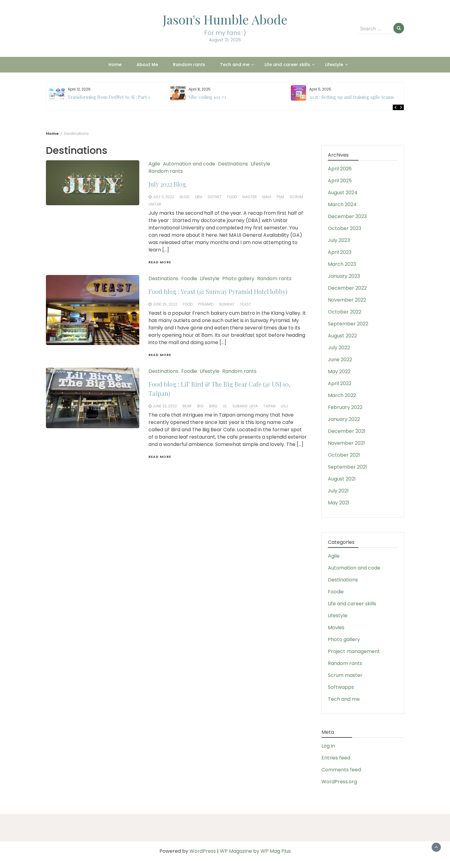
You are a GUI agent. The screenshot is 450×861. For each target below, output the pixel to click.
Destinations (233, 163)
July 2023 (339, 240)
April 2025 (340, 180)
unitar (154, 204)
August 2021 (342, 478)
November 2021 (346, 443)
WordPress (202, 851)
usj (284, 406)
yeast (245, 304)
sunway (226, 304)
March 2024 (342, 204)
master (249, 196)
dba (198, 196)
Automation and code (189, 163)
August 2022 (342, 335)
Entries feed (335, 757)
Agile (154, 163)
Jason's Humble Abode (225, 19)
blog (184, 196)
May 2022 (339, 371)
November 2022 (347, 299)
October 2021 (344, 454)
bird (213, 406)
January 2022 (344, 419)
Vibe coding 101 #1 (87, 97)
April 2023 (339, 252)
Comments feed (341, 769)
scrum (296, 196)
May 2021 (338, 502)
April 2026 (340, 168)
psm (280, 196)
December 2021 (347, 431)
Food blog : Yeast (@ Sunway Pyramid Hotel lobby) (217, 291)
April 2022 (339, 383)
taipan (269, 406)
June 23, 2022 (164, 406)
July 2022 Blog (167, 184)
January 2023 (344, 276)
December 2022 (347, 287)
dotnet (215, 196)
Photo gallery (238, 278)
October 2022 (344, 311)
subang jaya (245, 406)
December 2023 (347, 216)
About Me (147, 64)
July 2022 (339, 347)
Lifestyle (334, 64)
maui (266, 196)
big (200, 406)
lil (225, 406)
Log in (328, 745)
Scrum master (345, 675)
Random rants (189, 64)
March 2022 (342, 395)
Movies (336, 627)
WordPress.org (339, 781)
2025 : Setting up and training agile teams (231, 97)
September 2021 (347, 466)
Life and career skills (287, 64)
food (232, 196)
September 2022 (348, 323)
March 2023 (342, 264)
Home (115, 64)
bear (187, 406)
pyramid (205, 304)
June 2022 (340, 359)
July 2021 (338, 490)
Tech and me (234, 64)
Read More (159, 262)
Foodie (189, 278)
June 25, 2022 (164, 304)
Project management (354, 651)
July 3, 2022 (163, 196)
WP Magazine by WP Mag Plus (255, 851)
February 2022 (345, 407)
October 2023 (344, 228)
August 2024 (343, 192)
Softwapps (341, 687)
